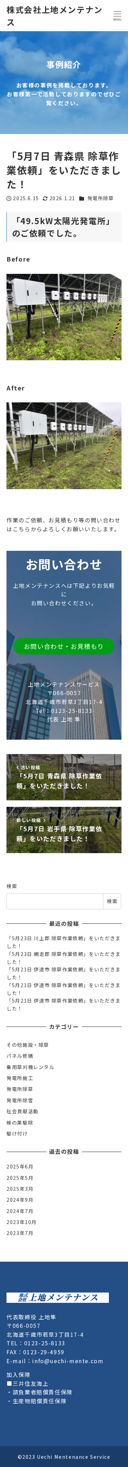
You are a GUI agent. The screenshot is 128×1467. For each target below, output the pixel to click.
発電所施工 (19, 1078)
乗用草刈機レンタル (30, 1067)
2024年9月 (19, 1199)
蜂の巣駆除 (19, 1122)
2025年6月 (19, 1166)
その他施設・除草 (27, 1044)
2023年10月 (21, 1222)
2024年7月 (19, 1211)
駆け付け (17, 1133)
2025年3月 (19, 1188)
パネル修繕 (19, 1055)
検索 (11, 886)
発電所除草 (100, 198)
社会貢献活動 (22, 1111)
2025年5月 (19, 1177)
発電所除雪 (19, 1100)
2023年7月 (19, 1232)
